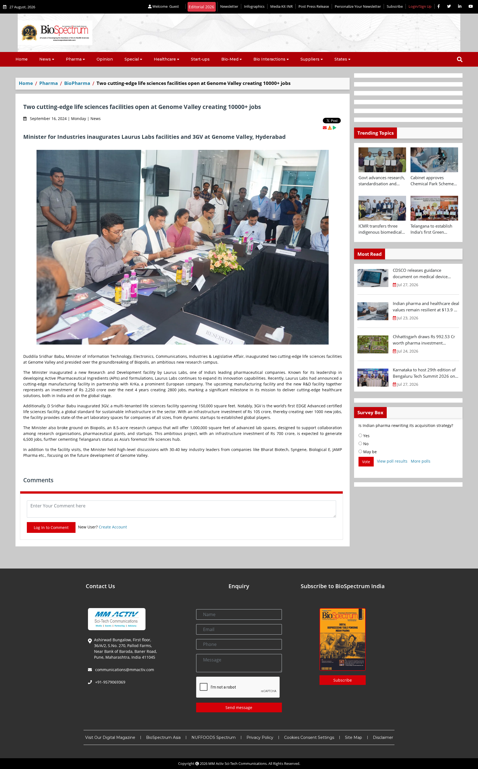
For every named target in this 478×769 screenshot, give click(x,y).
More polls (420, 461)
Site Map (353, 737)
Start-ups (200, 59)
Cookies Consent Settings (309, 737)
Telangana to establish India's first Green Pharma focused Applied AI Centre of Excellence (434, 229)
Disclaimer (383, 737)
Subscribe (395, 6)
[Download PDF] (330, 127)
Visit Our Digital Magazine (110, 737)
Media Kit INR (281, 6)
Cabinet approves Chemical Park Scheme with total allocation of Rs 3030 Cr (432, 181)
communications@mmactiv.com (124, 669)
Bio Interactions (269, 59)
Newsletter (229, 6)
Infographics (254, 6)
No (365, 443)
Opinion (105, 59)
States (340, 59)
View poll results (392, 461)
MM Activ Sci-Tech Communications (237, 763)
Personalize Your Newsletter (358, 6)
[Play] (334, 127)
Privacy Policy (259, 737)
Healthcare (165, 59)
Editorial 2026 (201, 6)
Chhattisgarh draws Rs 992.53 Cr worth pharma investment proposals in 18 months (424, 340)
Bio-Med (229, 59)
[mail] (325, 127)
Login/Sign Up (420, 6)
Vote (366, 461)
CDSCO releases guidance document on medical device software (420, 273)
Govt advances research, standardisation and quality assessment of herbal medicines (381, 181)
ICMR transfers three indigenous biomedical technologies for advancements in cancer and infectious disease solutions (381, 229)
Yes (366, 435)
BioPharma (77, 83)
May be (369, 451)
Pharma (74, 59)
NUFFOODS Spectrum (213, 737)
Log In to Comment (51, 527)
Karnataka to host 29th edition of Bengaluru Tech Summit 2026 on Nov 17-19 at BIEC (424, 373)
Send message (238, 707)
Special (131, 59)
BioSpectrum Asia (163, 737)
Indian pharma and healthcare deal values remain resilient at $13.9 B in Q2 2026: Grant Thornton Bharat (426, 307)
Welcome (165, 6)
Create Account (113, 527)
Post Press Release (313, 6)
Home (21, 59)
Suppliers (309, 59)
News (45, 59)
